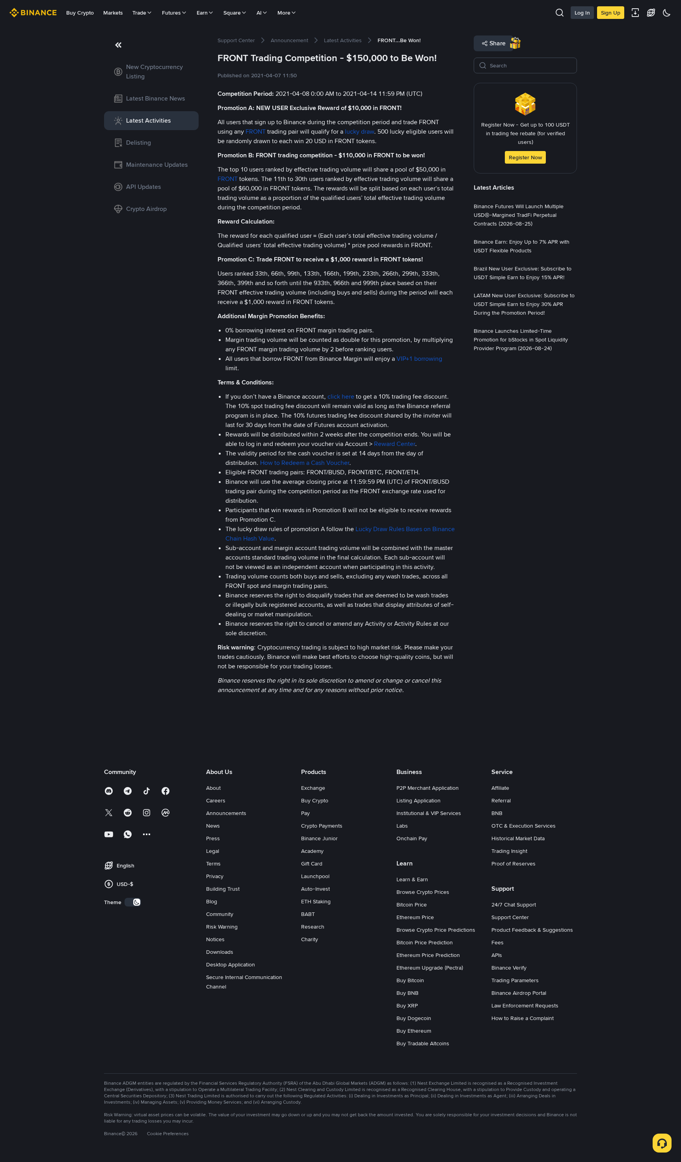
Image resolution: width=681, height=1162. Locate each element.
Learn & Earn (412, 879)
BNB (496, 813)
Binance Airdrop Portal (518, 992)
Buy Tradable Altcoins (422, 1043)
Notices (215, 939)
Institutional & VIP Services (428, 813)
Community (219, 914)
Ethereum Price (415, 917)
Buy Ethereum (413, 1030)
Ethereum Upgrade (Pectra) (429, 967)
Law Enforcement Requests (524, 1005)
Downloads (219, 951)
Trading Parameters (515, 980)
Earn (202, 12)
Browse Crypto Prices (422, 891)
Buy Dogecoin (413, 1018)
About (213, 787)
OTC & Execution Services (523, 825)
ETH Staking (316, 901)
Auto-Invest (315, 888)
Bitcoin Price (411, 904)
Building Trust (223, 888)
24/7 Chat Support (513, 904)
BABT (308, 914)
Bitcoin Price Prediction (424, 942)
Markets (113, 12)
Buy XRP (407, 1005)
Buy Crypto (80, 12)
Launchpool (315, 876)
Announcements (226, 813)
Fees (497, 942)
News (213, 825)
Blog (211, 901)
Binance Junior (319, 838)
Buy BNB (407, 992)
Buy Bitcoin (410, 980)
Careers (215, 800)
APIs (496, 955)
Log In (582, 12)
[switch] (133, 902)
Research (312, 926)
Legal (212, 850)
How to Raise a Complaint (522, 1018)
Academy (312, 850)
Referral (501, 800)
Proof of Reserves (513, 863)
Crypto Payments (321, 825)
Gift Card (311, 863)
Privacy (214, 876)
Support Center (510, 917)
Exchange (313, 787)
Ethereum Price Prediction (428, 955)
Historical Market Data (518, 838)
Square (232, 12)
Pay (305, 813)
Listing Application (418, 800)
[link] (151, 72)
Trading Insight (509, 850)
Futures (171, 12)
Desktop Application (230, 964)
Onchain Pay (411, 838)
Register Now (525, 157)
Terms (213, 863)
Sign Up (610, 12)
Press (213, 838)
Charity (309, 939)
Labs (402, 825)
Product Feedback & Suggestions (532, 929)
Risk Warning (222, 926)
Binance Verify (509, 967)
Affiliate (500, 787)
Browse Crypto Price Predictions (435, 929)
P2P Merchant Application (427, 787)
